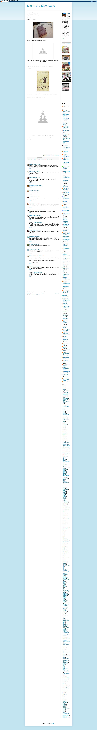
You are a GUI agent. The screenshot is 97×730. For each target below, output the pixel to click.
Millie (63, 568)
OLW (63, 589)
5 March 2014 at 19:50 (35, 244)
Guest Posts (65, 503)
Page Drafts (65, 595)
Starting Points (65, 670)
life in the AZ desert (66, 239)
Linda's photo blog (66, 236)
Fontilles (64, 487)
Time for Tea (65, 694)
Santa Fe (64, 626)
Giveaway (64, 491)
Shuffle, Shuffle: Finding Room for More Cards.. (65, 245)
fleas (63, 485)
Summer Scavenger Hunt (66, 677)
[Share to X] (39, 157)
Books (31, 159)
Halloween (64, 505)
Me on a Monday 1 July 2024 (66, 127)
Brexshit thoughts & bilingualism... (66, 207)
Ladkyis (30, 177)
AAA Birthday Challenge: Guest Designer (65, 124)
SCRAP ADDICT (65, 298)
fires (63, 480)
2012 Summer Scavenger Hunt (65, 393)
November (64, 586)
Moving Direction (65, 186)
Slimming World (65, 662)
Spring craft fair (65, 330)
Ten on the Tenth (65, 686)
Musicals (64, 578)
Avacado (64, 409)
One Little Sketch (66, 590)
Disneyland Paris (65, 467)
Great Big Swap (65, 502)
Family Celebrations (66, 475)
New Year (64, 582)
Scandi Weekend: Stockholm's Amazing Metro (66, 177)
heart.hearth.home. (66, 357)
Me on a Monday (65, 318)
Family (64, 474)
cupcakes (64, 457)
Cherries (64, 436)
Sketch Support (65, 660)
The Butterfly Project (66, 688)
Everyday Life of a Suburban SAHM (66, 229)
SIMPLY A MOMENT (66, 655)
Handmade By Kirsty (66, 332)
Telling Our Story (66, 314)
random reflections (66, 122)
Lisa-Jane (31, 266)
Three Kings (64, 693)
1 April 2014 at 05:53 (38, 272)
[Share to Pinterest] (41, 157)
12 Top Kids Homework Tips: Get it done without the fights (66, 147)
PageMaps (64, 596)
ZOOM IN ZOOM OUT (66, 717)
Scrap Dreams (65, 151)
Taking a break (65, 265)
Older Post (57, 293)
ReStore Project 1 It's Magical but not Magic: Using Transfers (66, 168)
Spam (64, 667)
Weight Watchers (65, 708)
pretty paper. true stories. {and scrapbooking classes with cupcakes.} (66, 116)
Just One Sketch (65, 528)
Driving (64, 468)
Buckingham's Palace (66, 232)
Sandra (30, 196)
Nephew (64, 581)
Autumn (64, 312)
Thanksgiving (65, 687)
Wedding (64, 706)
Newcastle (64, 583)
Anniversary (64, 404)
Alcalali (64, 402)
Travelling (50, 159)
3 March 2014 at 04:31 (35, 171)
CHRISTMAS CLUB (66, 442)
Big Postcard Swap (66, 414)
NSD (63, 587)
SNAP (64, 664)
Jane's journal (65, 158)
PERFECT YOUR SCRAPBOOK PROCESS (65, 608)
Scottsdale (64, 631)
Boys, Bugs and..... (66, 286)
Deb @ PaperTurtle (32, 255)
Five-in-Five (64, 484)
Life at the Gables (66, 126)
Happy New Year (65, 304)
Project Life (65, 619)
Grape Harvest (65, 501)
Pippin (64, 613)
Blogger (53, 723)
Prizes (64, 618)
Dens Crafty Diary (66, 224)
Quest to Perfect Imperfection (66, 311)
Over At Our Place (66, 378)
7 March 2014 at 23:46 (40, 255)
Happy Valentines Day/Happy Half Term (66, 334)
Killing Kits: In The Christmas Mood (65, 190)
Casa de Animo (65, 435)
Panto (64, 599)
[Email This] (37, 157)
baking (64, 411)
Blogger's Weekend (66, 419)
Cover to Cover (65, 456)
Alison (69, 13)
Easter (64, 470)
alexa (30, 249)
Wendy (64, 709)
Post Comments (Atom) (36, 294)
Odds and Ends (65, 221)
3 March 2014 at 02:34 (36, 164)
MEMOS (64, 564)
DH (63, 465)
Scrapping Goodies (66, 644)
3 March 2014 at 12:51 (38, 185)
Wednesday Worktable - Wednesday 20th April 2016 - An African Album (66, 292)
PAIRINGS (64, 597)
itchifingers (65, 154)
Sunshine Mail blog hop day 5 (66, 369)
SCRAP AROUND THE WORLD (66, 632)
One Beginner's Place (66, 349)
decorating (64, 464)
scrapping (64, 643)
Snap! (64, 271)
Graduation (64, 497)
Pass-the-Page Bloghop (65, 605)
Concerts (64, 454)
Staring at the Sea (66, 192)
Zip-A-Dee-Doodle (66, 268)
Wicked (64, 710)
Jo (29, 244)
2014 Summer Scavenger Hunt (65, 396)
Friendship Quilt (65, 489)
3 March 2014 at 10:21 (36, 177)
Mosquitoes (65, 573)
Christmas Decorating (66, 445)
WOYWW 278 (65, 347)
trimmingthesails (65, 137)
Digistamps (64, 466)
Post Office (65, 615)
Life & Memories (65, 273)
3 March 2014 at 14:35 (36, 196)
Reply (30, 168)
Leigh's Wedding (65, 539)
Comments (65, 106)
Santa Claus (65, 625)
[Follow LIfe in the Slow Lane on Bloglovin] (66, 43)
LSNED (64, 549)
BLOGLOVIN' (65, 424)
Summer (64, 676)
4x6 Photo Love (65, 399)
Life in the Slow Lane (41, 5)
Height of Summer (66, 507)
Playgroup (64, 614)
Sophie (64, 666)
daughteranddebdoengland (66, 461)
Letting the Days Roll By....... (66, 197)
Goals (64, 494)
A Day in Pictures (65, 401)
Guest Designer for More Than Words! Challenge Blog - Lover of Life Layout (66, 300)
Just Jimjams (65, 267)
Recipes (64, 622)
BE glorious (65, 295)
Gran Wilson (65, 500)
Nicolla (64, 584)
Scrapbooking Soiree (66, 641)
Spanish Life (65, 668)
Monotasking (65, 570)
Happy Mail (64, 506)
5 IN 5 (64, 400)
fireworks (64, 481)
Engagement (65, 471)
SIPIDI (64, 657)
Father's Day (65, 477)
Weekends (64, 707)
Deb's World (65, 110)
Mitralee (64, 166)
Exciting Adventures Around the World (66, 182)
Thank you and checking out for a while (65, 323)
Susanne (30, 230)
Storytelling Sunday (66, 671)
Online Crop (65, 593)
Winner (64, 711)
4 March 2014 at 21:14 (36, 236)
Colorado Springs (66, 453)
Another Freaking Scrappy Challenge (66, 406)
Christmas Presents (66, 447)
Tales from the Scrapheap (65, 218)
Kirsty (40, 159)
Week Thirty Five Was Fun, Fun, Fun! (66, 234)
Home (43, 293)
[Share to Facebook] (40, 157)
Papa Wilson (65, 600)
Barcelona (64, 413)
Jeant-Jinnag (65, 201)
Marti (63, 559)
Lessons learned (65, 540)
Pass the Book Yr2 (66, 602)
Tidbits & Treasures (66, 210)
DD (63, 463)
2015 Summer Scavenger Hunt (65, 398)
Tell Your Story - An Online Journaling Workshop (66, 119)
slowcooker (64, 663)
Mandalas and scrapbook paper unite (66, 278)
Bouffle (64, 427)
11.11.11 (64, 389)
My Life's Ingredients (65, 206)
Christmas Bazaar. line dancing (66, 441)
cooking (64, 455)
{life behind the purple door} (65, 145)
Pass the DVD (65, 604)
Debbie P (30, 215)
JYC (63, 529)
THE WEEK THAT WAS (45, 159)
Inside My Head (65, 346)
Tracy (63, 695)
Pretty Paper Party (66, 616)
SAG (63, 623)
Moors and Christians (66, 571)
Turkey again (65, 308)
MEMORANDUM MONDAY (65, 563)
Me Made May (65, 237)
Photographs (65, 611)
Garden (64, 490)
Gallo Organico (65, 281)
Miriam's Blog (65, 270)
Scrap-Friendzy (65, 634)
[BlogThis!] (38, 157)
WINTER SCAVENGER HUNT (66, 713)
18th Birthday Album (66, 390)
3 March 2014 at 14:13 (35, 190)
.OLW (63, 385)
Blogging (64, 422)
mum (63, 575)
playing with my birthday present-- (66, 240)
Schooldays (65, 629)
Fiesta (64, 479)
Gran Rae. (64, 499)
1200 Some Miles (66, 130)
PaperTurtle (65, 277)
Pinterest (64, 612)
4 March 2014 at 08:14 (38, 222)
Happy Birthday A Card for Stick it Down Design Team (66, 226)
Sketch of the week (66, 658)
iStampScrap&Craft (66, 381)
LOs (63, 548)
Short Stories (65, 650)
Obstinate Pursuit (66, 188)
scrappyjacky (31, 185)
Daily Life (64, 459)
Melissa (30, 164)
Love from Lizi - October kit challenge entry (66, 203)
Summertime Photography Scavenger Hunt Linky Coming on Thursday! (66, 283)
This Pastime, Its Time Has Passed (66, 135)
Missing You (65, 365)
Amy (30, 171)
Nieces (64, 585)
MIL (63, 567)
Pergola (64, 609)
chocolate (64, 437)
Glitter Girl (64, 493)
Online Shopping (65, 594)
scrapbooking (65, 640)
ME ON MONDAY (65, 561)
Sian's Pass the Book (66, 652)
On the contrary (65, 372)
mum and (64, 576)
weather (64, 705)
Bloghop (64, 423)
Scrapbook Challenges (64, 635)
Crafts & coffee (65, 367)
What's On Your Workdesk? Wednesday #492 (66, 194)
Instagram (64, 519)
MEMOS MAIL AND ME (66, 566)
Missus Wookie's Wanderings (66, 163)
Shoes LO (64, 649)
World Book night (65, 715)
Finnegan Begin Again (66, 371)
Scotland (64, 630)
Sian (30, 190)
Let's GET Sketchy (66, 541)
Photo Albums (65, 610)
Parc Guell (64, 601)
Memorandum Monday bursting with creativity (66, 255)
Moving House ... (65, 230)
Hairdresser (64, 504)
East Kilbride (65, 469)
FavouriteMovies (65, 478)
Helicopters (64, 508)
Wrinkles (64, 716)
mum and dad (65, 577)
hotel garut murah (65, 315)
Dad (63, 458)
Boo (63, 425)
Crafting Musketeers (66, 258)
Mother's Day (65, 574)
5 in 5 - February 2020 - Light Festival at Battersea (66, 156)
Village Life (64, 704)
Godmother (65, 495)
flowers (64, 486)
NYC (63, 588)
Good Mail (64, 496)
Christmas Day (65, 444)
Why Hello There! (65, 222)
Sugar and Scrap (66, 317)
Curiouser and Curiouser (65, 175)
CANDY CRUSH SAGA (35, 159)
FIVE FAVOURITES (66, 482)
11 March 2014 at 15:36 (37, 266)
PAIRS (64, 598)
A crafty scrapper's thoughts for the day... (66, 307)
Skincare (64, 661)
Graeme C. (64, 498)
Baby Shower (65, 410)
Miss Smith (65, 569)
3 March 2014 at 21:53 (37, 215)
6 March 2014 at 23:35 (35, 249)
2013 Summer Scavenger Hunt (65, 394)
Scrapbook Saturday (66, 638)
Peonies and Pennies (66, 329)
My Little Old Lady (66, 579)
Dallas (64, 460)
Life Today (64, 336)
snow (63, 665)
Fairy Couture (65, 473)
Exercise (64, 472)
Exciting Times (65, 219)
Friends (64, 488)
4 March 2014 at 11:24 (37, 230)
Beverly (30, 236)
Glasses (64, 492)
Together (64, 350)
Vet (63, 703)
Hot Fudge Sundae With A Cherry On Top (66, 353)
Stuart (64, 675)
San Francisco (65, 624)
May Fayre (64, 560)
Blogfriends (64, 418)
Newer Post (29, 293)
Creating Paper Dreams (65, 321)
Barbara (64, 412)
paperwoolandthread (66, 364)
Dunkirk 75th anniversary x (65, 327)
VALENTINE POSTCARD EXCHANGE (65, 702)
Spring (64, 669)
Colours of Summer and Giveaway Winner (66, 287)
